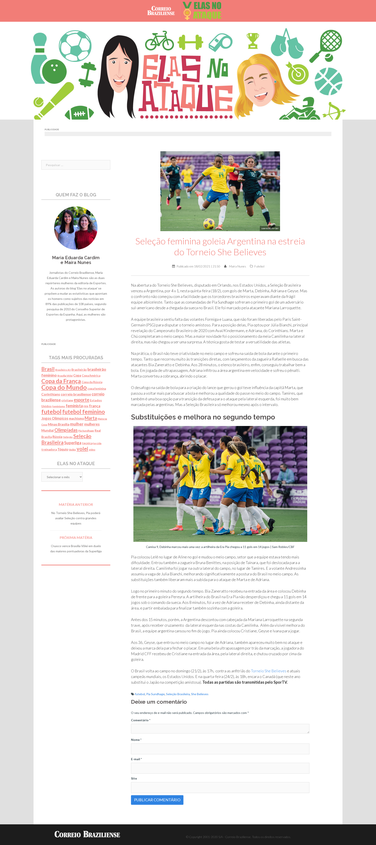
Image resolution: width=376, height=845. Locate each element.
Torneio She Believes (268, 670)
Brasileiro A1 (63, 369)
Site (134, 778)
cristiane (67, 400)
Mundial (47, 430)
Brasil (48, 369)
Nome (136, 739)
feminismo (58, 406)
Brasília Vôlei (65, 375)
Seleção (68, 437)
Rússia (57, 437)
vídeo (92, 449)
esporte (81, 399)
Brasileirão (79, 369)
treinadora (49, 449)
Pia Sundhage (155, 694)
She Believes (199, 694)
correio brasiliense (76, 394)
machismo (76, 418)
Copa (77, 375)
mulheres (92, 424)
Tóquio (62, 449)
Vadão (72, 449)
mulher (77, 423)
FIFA (86, 406)
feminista (74, 405)
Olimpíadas (66, 430)
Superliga (72, 442)
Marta (91, 418)
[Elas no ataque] (205, 10)
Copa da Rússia (92, 382)
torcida (97, 443)
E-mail (136, 759)
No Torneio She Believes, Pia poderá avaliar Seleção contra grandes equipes (75, 518)
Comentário (140, 720)
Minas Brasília (58, 424)
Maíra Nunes (237, 266)
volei (82, 449)
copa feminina (96, 388)
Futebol (259, 266)
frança (94, 406)
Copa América (91, 375)
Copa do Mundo (64, 387)
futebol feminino (83, 411)
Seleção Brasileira (178, 694)
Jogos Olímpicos (54, 418)
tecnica (87, 443)
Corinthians (50, 394)
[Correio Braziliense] (164, 10)
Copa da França (61, 380)
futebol (140, 694)
